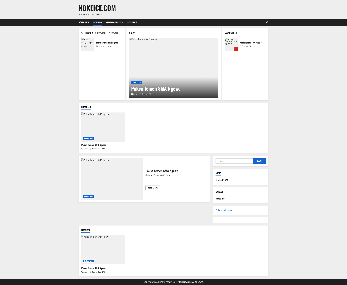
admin (135, 94)
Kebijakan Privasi (114, 22)
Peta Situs (132, 22)
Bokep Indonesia (224, 210)
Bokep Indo (84, 22)
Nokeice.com (97, 8)
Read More (154, 188)
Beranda (97, 22)
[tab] (88, 33)
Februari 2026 (222, 180)
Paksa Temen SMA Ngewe (87, 44)
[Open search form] (267, 22)
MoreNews (183, 281)
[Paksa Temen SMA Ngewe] (173, 68)
